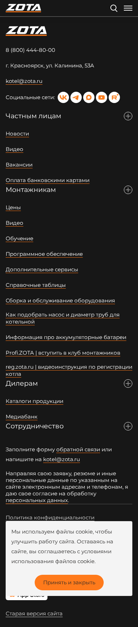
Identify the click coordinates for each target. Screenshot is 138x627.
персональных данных (37, 500)
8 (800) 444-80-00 (30, 50)
